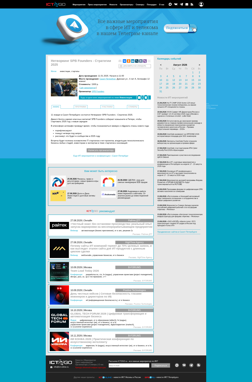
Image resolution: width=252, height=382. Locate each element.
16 (199, 80)
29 (192, 87)
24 (160, 87)
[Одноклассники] (128, 61)
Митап (53, 71)
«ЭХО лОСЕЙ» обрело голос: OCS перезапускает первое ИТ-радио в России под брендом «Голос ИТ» (176, 223)
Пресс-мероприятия (97, 5)
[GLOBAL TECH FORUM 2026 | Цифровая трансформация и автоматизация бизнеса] (60, 318)
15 (192, 80)
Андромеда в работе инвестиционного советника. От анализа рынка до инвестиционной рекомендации (133, 194)
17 (160, 84)
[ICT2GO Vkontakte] (176, 4)
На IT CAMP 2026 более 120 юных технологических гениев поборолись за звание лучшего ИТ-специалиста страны (176, 105)
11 (167, 80)
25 (167, 87)
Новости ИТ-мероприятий (172, 97)
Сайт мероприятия (87, 88)
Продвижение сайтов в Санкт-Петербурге (177, 232)
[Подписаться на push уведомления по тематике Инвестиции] (146, 97)
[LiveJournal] (137, 61)
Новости (113, 5)
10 (160, 80)
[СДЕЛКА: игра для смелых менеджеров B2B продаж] (109, 181)
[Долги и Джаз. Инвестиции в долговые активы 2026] (58, 195)
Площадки (151, 5)
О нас (161, 5)
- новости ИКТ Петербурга (166, 377)
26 (173, 87)
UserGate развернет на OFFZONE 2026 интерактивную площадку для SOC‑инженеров (178, 135)
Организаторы (126, 5)
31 (160, 91)
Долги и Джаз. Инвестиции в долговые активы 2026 (81, 195)
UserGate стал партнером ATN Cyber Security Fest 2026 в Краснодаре (177, 149)
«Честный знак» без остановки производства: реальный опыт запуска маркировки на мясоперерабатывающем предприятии (111, 225)
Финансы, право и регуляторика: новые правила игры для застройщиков (82, 181)
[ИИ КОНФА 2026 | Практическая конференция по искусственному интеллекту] (60, 341)
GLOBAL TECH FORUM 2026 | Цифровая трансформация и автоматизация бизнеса (108, 315)
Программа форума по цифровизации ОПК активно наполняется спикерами (180, 190)
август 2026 (180, 65)
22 (192, 84)
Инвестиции (65, 71)
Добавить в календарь (134, 66)
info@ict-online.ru (61, 367)
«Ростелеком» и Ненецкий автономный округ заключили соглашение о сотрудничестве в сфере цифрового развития (178, 198)
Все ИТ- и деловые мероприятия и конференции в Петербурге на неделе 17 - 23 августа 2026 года (179, 164)
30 (199, 87)
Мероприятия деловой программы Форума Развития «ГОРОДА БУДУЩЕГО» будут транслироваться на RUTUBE (179, 182)
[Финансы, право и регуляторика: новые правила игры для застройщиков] (58, 181)
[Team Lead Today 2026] (60, 272)
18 (167, 84)
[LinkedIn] (132, 61)
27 (180, 87)
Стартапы (75, 71)
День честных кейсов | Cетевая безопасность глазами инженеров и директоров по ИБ (105, 295)
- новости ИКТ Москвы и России (126, 377)
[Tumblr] (141, 61)
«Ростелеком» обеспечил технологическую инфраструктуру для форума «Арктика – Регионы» (180, 215)
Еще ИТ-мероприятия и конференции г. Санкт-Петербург (100, 156)
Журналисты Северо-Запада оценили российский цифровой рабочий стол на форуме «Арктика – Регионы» (177, 207)
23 (199, 84)
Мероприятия (79, 5)
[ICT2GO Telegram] (181, 4)
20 (180, 84)
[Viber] (145, 61)
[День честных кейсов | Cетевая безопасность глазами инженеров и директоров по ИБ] (60, 295)
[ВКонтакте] (124, 61)
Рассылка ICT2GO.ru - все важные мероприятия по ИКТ (133, 361)
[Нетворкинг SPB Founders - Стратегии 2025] (65, 88)
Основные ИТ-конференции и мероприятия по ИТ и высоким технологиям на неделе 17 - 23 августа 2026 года (176, 173)
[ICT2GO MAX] (170, 4)
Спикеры (140, 5)
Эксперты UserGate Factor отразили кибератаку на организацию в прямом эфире (177, 142)
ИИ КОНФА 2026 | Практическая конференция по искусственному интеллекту (102, 340)
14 (186, 80)
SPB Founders (98, 91)
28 (186, 87)
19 (173, 84)
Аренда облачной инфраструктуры (90, 367)
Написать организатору (101, 150)
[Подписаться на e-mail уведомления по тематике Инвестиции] (139, 97)
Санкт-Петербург (108, 79)
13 (180, 80)
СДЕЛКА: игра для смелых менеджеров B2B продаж (132, 181)
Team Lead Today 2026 (84, 270)
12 (173, 80)
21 (186, 84)
